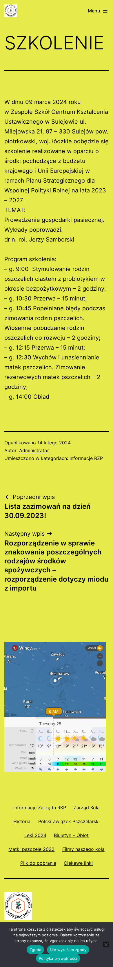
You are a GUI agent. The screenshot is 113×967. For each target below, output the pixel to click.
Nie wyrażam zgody (68, 949)
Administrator (34, 450)
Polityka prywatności (58, 958)
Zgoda (35, 949)
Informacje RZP (86, 458)
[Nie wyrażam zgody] (106, 944)
